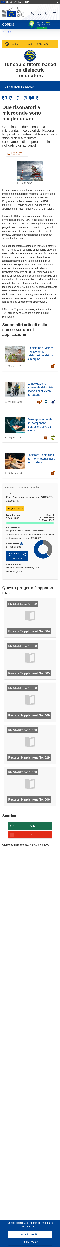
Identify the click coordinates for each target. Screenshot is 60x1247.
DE (4, 97)
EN (11, 97)
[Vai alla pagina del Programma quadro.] (30, 55)
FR (25, 97)
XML (32, 825)
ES (18, 97)
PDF (32, 834)
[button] (39, 13)
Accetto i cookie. (30, 1234)
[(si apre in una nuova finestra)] (13, 12)
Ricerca (47, 13)
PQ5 (9, 32)
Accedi (32, 13)
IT (31, 97)
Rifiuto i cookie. (30, 1242)
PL (38, 97)
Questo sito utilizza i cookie (22, 1223)
